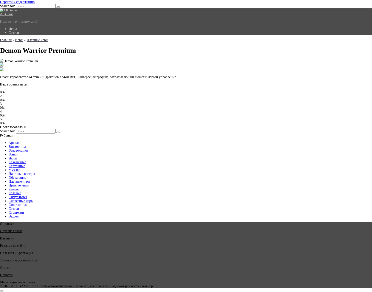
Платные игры (19, 181)
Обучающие (17, 177)
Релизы (14, 189)
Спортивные (18, 205)
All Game (6, 14)
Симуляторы (18, 197)
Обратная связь (11, 231)
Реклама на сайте (12, 245)
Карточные (17, 166)
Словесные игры (21, 201)
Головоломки (18, 150)
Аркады (14, 142)
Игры (13, 29)
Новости (6, 275)
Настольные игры (22, 174)
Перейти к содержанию (17, 2)
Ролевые (15, 193)
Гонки (13, 154)
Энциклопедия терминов (18, 260)
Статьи (14, 32)
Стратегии (16, 212)
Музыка (14, 170)
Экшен (14, 216)
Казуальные (17, 162)
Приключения (19, 185)
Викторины (17, 146)
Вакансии (7, 238)
